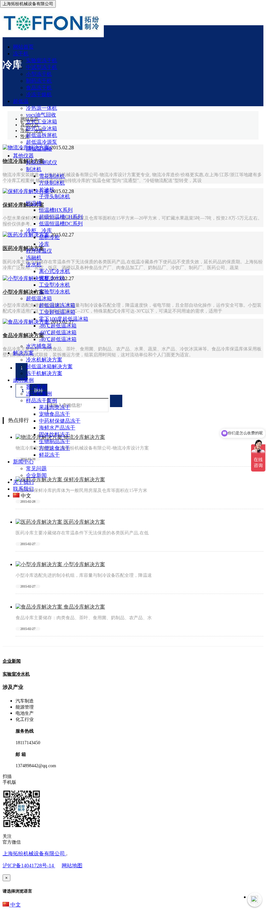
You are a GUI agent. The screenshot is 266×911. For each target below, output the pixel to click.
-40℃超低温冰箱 (58, 339)
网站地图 (72, 865)
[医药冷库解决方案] (40, 522)
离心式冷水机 (54, 271)
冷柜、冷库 (39, 230)
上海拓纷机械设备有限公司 (34, 853)
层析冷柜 (49, 237)
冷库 (44, 244)
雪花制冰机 (52, 176)
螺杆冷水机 (52, 278)
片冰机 (46, 189)
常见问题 (36, 468)
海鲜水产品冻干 (57, 427)
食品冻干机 (39, 87)
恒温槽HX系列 (56, 210)
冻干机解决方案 (44, 373)
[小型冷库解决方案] (40, 564)
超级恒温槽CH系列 (61, 217)
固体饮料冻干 (54, 434)
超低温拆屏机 (41, 135)
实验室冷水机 (16, 674)
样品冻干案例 (41, 400)
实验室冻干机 (41, 60)
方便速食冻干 (54, 448)
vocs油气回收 (41, 115)
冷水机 (34, 264)
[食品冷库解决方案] (40, 606)
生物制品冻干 (54, 441)
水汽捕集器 (39, 346)
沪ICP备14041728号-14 (29, 865)
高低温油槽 (39, 149)
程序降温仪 (39, 251)
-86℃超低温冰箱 (58, 325)
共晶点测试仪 (41, 162)
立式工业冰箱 (41, 121)
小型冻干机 (39, 74)
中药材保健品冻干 (59, 421)
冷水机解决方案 (44, 359)
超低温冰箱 (39, 298)
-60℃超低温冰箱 (58, 332)
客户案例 (36, 387)
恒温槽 (34, 203)
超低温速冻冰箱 (57, 305)
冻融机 (34, 257)
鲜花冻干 (49, 455)
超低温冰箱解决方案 (49, 366)
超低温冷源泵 (41, 142)
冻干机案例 (39, 393)
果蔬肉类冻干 (54, 407)
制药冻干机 (39, 81)
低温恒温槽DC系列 (61, 223)
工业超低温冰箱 (57, 312)
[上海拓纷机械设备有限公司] (52, 35)
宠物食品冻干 (54, 414)
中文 (15, 904)
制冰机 (34, 169)
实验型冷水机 (54, 291)
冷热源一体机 (41, 108)
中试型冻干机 (41, 67)
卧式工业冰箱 (41, 128)
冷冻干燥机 (39, 94)
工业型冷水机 (54, 285)
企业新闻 (36, 475)
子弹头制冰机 (54, 196)
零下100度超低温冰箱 (63, 319)
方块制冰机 (52, 183)
